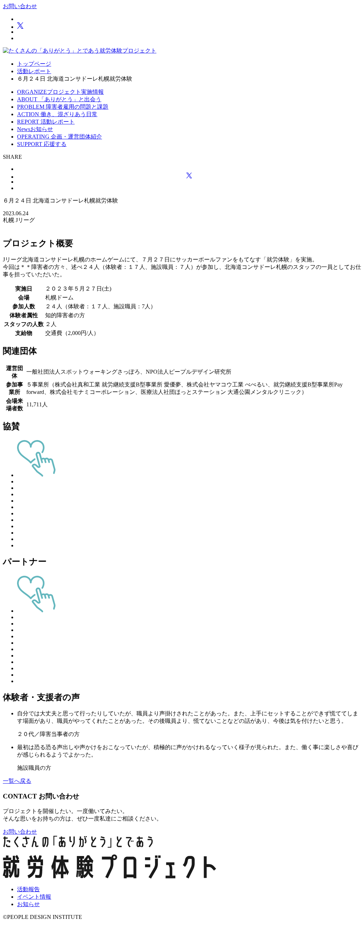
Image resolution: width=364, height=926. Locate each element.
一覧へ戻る (17, 781)
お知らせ (28, 904)
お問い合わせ (20, 6)
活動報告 (28, 889)
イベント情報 (34, 897)
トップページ (34, 64)
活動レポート (34, 71)
